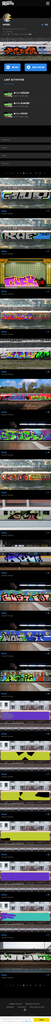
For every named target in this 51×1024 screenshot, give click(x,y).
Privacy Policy (32, 1004)
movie (15, 67)
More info (28, 1021)
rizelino (25, 93)
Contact (22, 1007)
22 (40, 173)
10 (30, 173)
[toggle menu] (48, 3)
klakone (25, 103)
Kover (6, 24)
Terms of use (15, 1004)
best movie (38, 67)
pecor (24, 113)
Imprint (10, 1007)
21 (36, 173)
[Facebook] (25, 1010)
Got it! (42, 1020)
